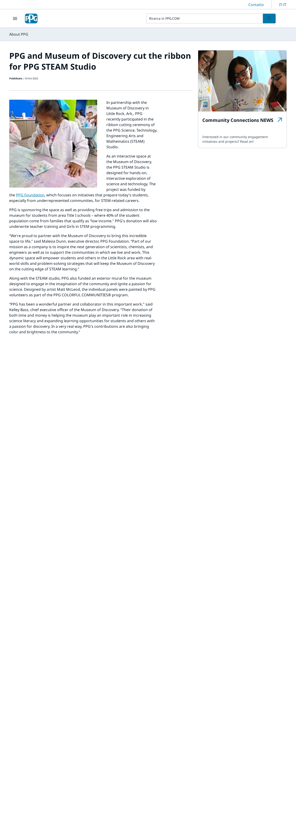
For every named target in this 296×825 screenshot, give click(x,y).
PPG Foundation (30, 195)
